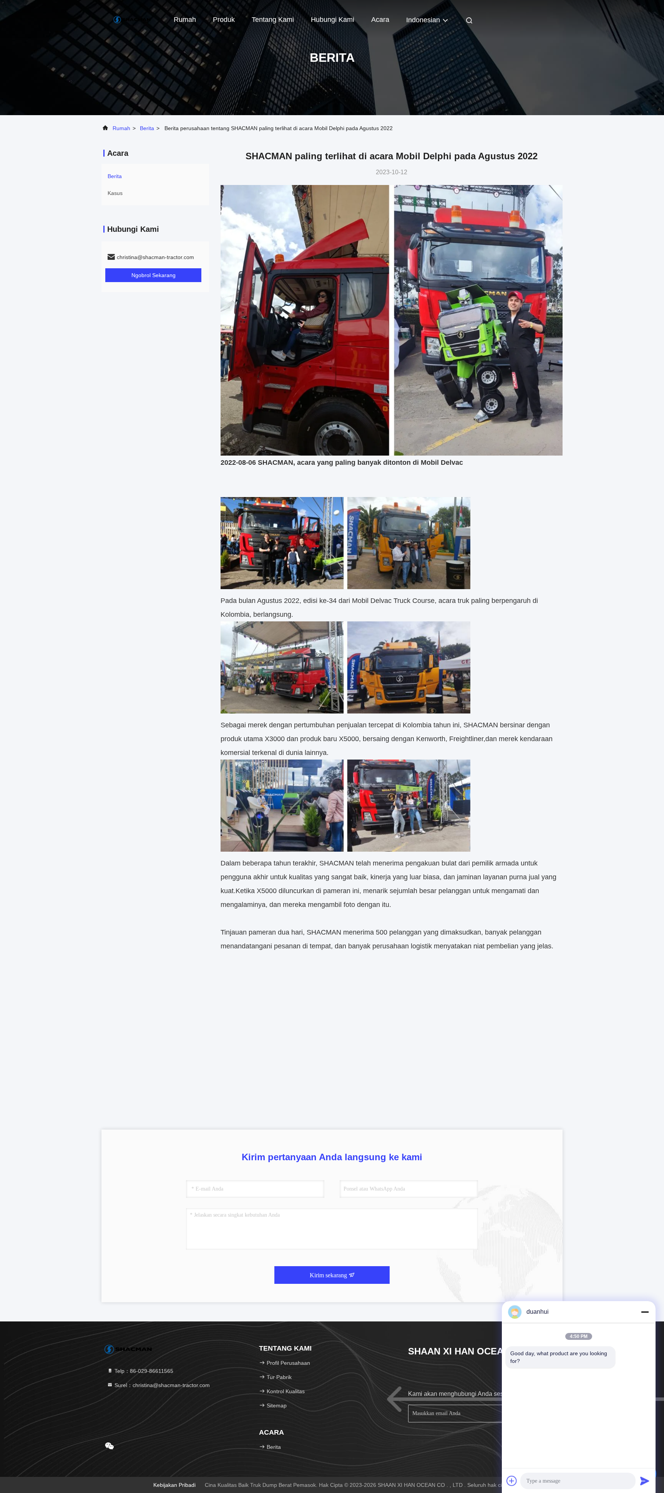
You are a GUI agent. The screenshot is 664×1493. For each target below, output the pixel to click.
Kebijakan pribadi (174, 1485)
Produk (224, 19)
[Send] (645, 1480)
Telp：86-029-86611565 (143, 1371)
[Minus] (644, 1311)
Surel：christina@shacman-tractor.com (161, 1385)
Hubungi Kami (332, 19)
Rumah (185, 19)
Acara (380, 19)
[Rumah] (132, 19)
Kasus (115, 193)
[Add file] (511, 1480)
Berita (147, 128)
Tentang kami (273, 19)
